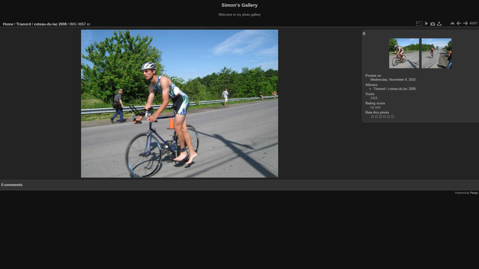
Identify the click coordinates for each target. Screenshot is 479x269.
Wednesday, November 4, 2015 (393, 79)
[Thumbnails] (452, 23)
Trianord (23, 24)
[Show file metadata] (433, 23)
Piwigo (474, 192)
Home (8, 24)
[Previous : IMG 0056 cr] (459, 23)
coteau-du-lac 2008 (50, 24)
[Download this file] (439, 23)
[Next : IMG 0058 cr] (465, 23)
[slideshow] (426, 23)
